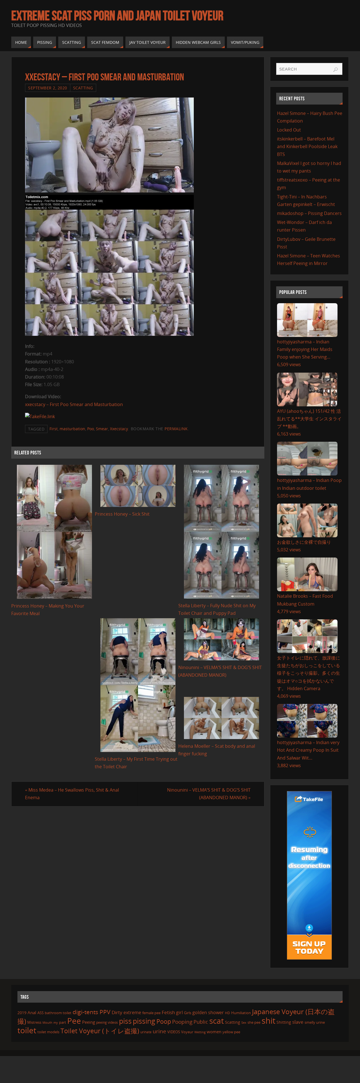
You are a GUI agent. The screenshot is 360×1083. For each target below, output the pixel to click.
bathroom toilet (58, 1012)
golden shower (208, 1012)
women (214, 1031)
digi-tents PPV (92, 1012)
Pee (74, 1020)
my (55, 1022)
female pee (151, 1012)
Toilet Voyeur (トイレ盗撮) (99, 1031)
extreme (132, 1012)
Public (201, 1021)
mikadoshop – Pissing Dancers (309, 213)
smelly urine (315, 1022)
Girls (187, 1012)
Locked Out (289, 130)
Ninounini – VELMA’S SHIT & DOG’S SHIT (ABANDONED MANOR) (209, 794)
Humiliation (241, 1012)
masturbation (72, 428)
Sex (243, 1023)
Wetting (200, 1032)
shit (268, 1020)
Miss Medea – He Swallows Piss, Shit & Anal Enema (72, 794)
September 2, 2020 (47, 87)
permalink (176, 428)
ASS (40, 1012)
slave (297, 1022)
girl (179, 1012)
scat (216, 1020)
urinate (146, 1032)
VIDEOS (173, 1031)
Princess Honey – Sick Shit (122, 514)
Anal (32, 1012)
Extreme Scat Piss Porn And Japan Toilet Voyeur (117, 15)
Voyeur (187, 1031)
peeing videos (107, 1022)
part (62, 1022)
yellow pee (231, 1031)
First (54, 428)
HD (227, 1013)
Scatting (83, 87)
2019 (21, 1012)
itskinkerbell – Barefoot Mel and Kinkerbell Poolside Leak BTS (307, 146)
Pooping (182, 1021)
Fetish (168, 1012)
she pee (254, 1022)
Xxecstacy (119, 428)
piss (125, 1021)
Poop (163, 1021)
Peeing (88, 1022)
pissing (144, 1021)
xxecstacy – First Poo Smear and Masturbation (74, 404)
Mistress (34, 1022)
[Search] (335, 69)
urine (159, 1031)
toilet (26, 1030)
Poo (90, 428)
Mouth (47, 1022)
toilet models (48, 1031)
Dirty (117, 1012)
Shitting (283, 1022)
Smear (102, 428)
